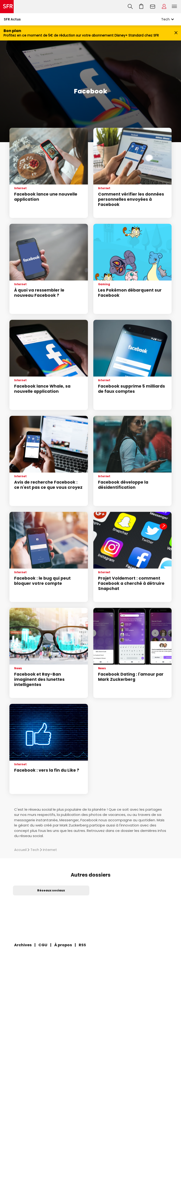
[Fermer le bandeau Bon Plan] (176, 33)
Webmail (152, 6)
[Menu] (175, 6)
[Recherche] (130, 6)
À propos (63, 945)
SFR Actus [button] (12, 19)
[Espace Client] (164, 6)
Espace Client (164, 6)
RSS (82, 945)
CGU (42, 945)
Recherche (130, 6)
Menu (174, 6)
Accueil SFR (7, 6)
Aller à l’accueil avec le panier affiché (141, 6)
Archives (23, 945)
